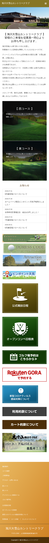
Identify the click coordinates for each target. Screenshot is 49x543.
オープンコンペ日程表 (9, 510)
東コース (5, 490)
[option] (24, 18)
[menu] (45, 3)
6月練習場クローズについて (16, 228)
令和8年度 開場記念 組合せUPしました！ (22, 212)
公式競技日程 (6, 505)
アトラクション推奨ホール (11, 495)
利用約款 (5, 519)
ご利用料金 (6, 475)
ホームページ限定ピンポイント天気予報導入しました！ (24, 203)
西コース (5, 486)
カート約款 (14, 519)
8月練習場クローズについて (16, 194)
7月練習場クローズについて (16, 220)
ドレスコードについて (29, 519)
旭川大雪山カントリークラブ (16, 3)
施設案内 (5, 466)
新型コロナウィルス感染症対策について (15, 514)
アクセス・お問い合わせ (10, 480)
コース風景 (6, 471)
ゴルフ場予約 (6, 499)
